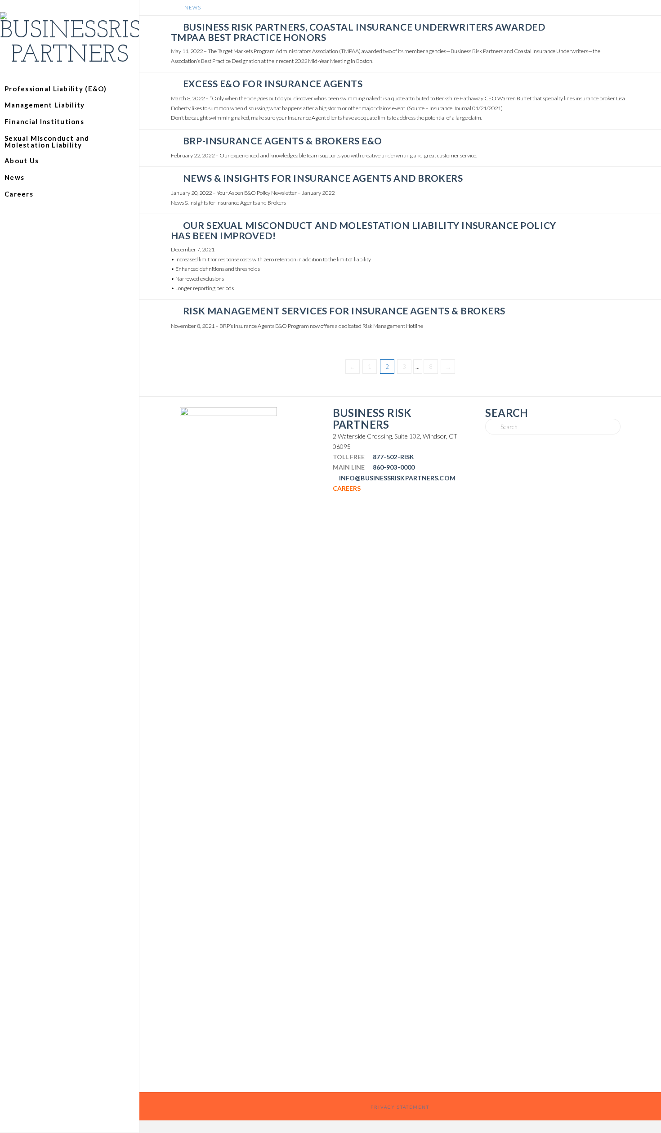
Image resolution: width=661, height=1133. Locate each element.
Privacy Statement (400, 1107)
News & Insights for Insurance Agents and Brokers (323, 178)
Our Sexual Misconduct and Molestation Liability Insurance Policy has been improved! (363, 230)
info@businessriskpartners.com (397, 478)
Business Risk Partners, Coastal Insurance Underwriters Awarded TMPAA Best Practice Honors (358, 32)
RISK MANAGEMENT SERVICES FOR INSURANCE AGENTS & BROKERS (344, 310)
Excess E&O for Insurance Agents (272, 83)
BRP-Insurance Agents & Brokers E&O (282, 140)
